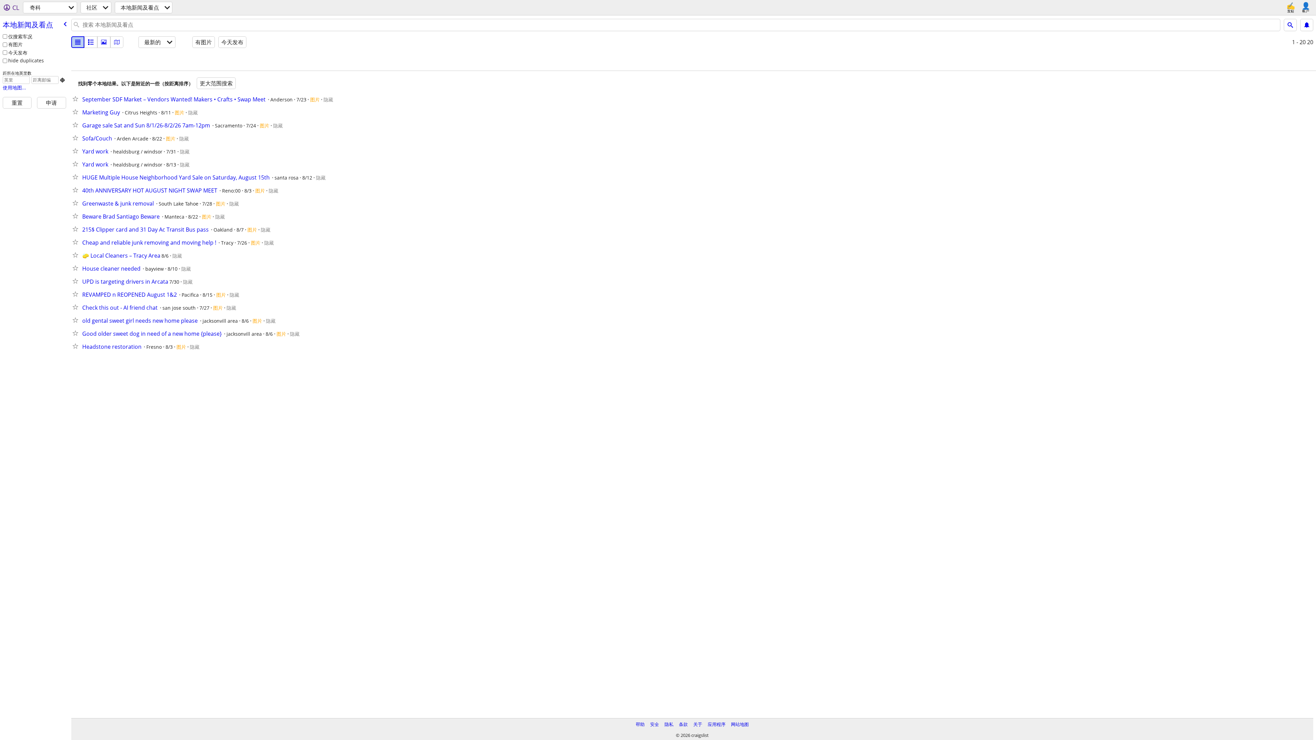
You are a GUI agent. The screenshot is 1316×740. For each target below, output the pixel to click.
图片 (315, 99)
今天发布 (17, 52)
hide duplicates (26, 60)
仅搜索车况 (20, 36)
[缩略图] (90, 42)
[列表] (77, 42)
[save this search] (1306, 25)
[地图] (116, 42)
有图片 (15, 44)
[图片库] (103, 42)
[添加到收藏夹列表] (76, 99)
